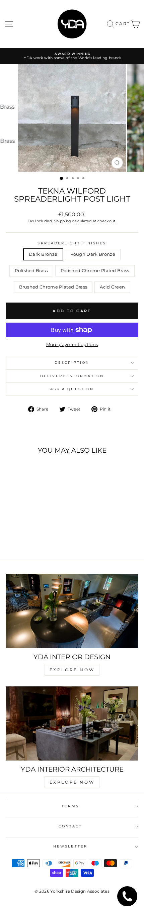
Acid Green (112, 287)
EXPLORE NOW (72, 669)
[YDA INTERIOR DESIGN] (72, 611)
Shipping (62, 221)
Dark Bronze (43, 254)
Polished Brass (31, 270)
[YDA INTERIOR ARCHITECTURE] (72, 723)
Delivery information (72, 376)
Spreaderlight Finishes (72, 243)
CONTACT (70, 826)
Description (72, 362)
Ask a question (72, 389)
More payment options (72, 344)
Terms (70, 806)
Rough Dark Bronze (92, 254)
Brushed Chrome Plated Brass (53, 287)
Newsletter (70, 846)
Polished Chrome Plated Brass (95, 270)
